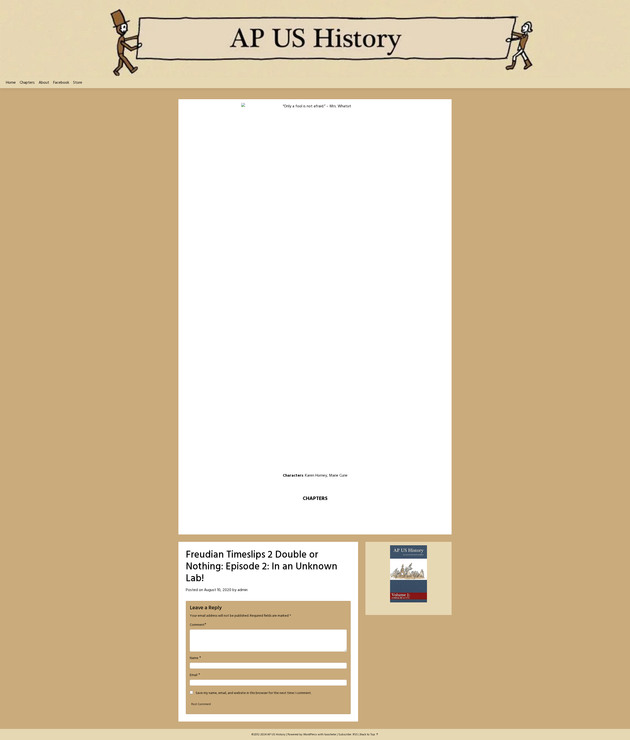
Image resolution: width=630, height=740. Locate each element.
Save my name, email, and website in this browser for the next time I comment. (253, 693)
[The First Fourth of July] (290, 486)
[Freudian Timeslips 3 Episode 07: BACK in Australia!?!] (340, 486)
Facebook (61, 83)
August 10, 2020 (217, 590)
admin (242, 590)
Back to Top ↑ (369, 734)
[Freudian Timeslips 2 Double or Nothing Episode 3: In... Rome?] (327, 486)
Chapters (27, 83)
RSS (355, 734)
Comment (197, 625)
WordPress (310, 734)
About (44, 83)
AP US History (276, 734)
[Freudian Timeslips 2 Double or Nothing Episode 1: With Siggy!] (302, 486)
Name (194, 658)
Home (11, 83)
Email (193, 675)
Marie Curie (338, 475)
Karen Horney (316, 475)
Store (77, 83)
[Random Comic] (314, 486)
